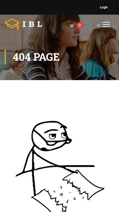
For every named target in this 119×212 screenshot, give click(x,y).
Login (104, 7)
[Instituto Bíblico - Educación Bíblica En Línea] (25, 24)
